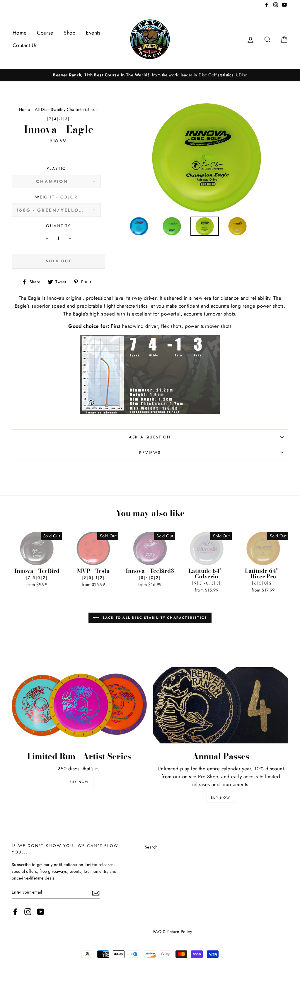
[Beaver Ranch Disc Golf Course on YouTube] (40, 911)
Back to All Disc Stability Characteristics (154, 617)
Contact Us (25, 45)
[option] (150, 75)
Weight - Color (56, 197)
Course (45, 33)
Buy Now (79, 781)
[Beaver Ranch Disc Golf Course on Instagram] (27, 911)
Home (20, 33)
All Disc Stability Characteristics (65, 109)
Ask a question (150, 437)
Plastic (56, 168)
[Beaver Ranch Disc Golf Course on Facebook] (15, 911)
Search (151, 847)
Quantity (58, 226)
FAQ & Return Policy (172, 932)
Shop (70, 33)
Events (93, 33)
